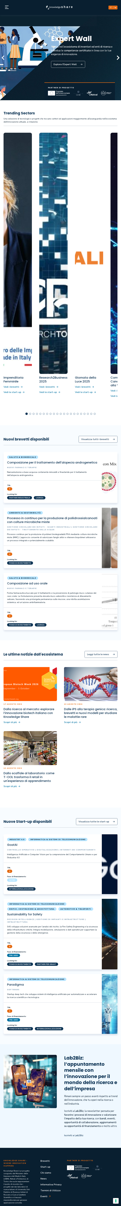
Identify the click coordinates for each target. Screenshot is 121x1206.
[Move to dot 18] (88, 414)
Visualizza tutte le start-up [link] (94, 821)
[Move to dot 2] (34, 414)
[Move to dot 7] (50, 414)
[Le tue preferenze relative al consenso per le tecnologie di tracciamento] (116, 1201)
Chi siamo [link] (45, 1172)
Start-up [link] (45, 1167)
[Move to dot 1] (30, 414)
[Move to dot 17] (84, 414)
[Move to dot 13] (71, 414)
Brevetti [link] (45, 1161)
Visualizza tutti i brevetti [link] (95, 439)
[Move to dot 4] (40, 414)
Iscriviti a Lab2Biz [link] (73, 1135)
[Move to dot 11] (64, 414)
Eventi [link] (43, 1196)
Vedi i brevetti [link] (11, 387)
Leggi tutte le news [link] (98, 654)
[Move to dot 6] (47, 414)
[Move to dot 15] (78, 414)
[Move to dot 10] (61, 414)
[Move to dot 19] (91, 414)
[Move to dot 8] (54, 414)
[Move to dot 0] (26, 414)
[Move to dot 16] (81, 414)
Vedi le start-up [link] (12, 392)
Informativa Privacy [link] (51, 1184)
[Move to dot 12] (67, 414)
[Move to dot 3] (37, 414)
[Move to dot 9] (57, 414)
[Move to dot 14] (74, 414)
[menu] (7, 7)
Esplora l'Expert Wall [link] (65, 64)
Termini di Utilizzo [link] (50, 1190)
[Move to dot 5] (44, 414)
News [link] (43, 1178)
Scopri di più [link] (10, 722)
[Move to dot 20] (95, 414)
